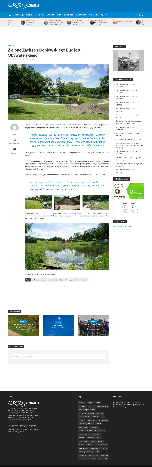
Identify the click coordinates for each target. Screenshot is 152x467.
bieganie (90, 403)
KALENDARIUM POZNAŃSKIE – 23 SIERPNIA (88, 22)
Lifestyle (50, 15)
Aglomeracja (18, 15)
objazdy (81, 438)
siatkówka (90, 445)
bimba (98, 403)
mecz (87, 434)
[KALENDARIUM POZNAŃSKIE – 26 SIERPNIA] (10, 22)
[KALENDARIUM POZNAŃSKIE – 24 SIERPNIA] (56, 22)
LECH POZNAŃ (99, 431)
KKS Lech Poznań (94, 420)
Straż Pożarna (95, 448)
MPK (93, 434)
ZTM (105, 459)
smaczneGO (68, 15)
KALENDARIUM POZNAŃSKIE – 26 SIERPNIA (19, 22)
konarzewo (83, 280)
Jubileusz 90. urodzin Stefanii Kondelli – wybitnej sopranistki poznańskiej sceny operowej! (130, 145)
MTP (98, 434)
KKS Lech (82, 420)
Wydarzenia (94, 15)
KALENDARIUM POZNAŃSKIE (89, 417)
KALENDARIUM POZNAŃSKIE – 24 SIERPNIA (65, 22)
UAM (97, 452)
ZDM (99, 459)
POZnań (29, 15)
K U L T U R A (39, 15)
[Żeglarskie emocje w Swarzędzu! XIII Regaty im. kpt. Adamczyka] (33, 22)
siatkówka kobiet (101, 445)
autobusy (82, 403)
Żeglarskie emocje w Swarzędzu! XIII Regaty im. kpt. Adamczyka (43, 22)
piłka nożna (91, 438)
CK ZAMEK (82, 406)
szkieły (104, 448)
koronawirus (83, 427)
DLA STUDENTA (81, 15)
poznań (100, 441)
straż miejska (83, 448)
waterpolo (104, 455)
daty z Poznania (102, 406)
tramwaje (90, 452)
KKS (103, 417)
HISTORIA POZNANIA (86, 413)
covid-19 (92, 406)
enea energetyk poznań (87, 410)
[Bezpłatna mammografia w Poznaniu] (102, 22)
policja (99, 438)
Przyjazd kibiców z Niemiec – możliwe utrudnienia (94, 325)
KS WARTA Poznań (85, 431)
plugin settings (121, 407)
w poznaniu (83, 459)
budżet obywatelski (38, 280)
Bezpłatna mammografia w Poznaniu (113, 22)
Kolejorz (105, 420)
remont (81, 445)
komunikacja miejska (86, 424)
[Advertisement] (76, 34)
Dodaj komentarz (14, 143)
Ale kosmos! (58, 325)
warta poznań (93, 455)
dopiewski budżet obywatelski (57, 280)
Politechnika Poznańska (87, 441)
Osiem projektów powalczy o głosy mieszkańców (23, 325)
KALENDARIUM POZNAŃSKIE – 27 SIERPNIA (134, 22)
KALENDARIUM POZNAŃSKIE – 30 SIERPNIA (129, 58)
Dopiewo (11, 46)
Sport (59, 15)
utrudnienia (83, 455)
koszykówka (94, 427)
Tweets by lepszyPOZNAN (122, 226)
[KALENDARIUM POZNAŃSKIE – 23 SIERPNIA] (79, 22)
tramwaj (82, 452)
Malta (81, 434)
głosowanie (74, 280)
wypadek (92, 459)
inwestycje (99, 413)
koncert (98, 424)
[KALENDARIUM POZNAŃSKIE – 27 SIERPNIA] (125, 22)
